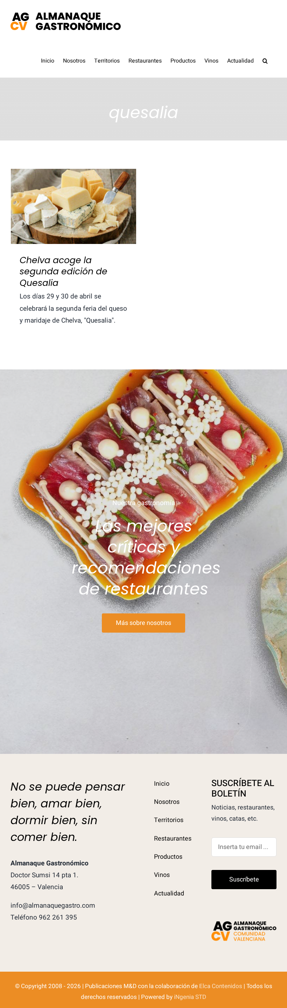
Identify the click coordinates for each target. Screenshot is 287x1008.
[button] (265, 60)
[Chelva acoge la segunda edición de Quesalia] (73, 206)
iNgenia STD (190, 997)
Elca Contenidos (220, 986)
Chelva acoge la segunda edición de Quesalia (74, 194)
